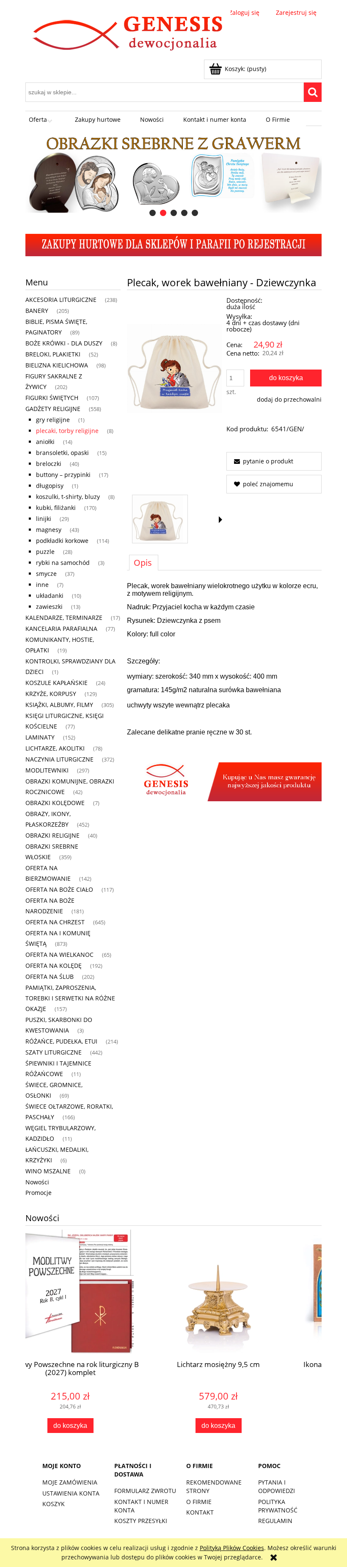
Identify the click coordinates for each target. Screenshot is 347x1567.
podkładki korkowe (62, 541)
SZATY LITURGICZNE (53, 1052)
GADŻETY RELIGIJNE (52, 409)
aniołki (45, 442)
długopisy (49, 486)
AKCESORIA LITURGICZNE (60, 300)
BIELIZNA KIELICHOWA (56, 365)
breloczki (48, 464)
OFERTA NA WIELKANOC (59, 955)
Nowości (37, 1182)
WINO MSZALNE (48, 1171)
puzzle (45, 552)
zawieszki (49, 607)
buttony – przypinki (63, 475)
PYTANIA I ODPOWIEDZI (276, 1486)
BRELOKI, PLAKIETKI (52, 354)
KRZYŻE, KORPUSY (50, 694)
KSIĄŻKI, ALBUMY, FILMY (59, 705)
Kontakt (200, 1512)
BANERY (36, 311)
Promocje (38, 1193)
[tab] (152, 213)
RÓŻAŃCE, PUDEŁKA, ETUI (61, 1041)
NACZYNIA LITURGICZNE (59, 759)
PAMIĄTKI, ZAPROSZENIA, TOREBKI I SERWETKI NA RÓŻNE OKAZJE (70, 998)
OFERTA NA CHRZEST (55, 922)
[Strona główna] (128, 35)
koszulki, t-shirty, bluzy (68, 497)
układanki (49, 596)
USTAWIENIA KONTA (70, 1493)
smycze (46, 574)
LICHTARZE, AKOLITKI (55, 748)
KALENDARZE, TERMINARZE (63, 618)
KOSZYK (53, 1504)
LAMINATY (40, 737)
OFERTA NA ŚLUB (49, 977)
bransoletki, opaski (62, 453)
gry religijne (53, 420)
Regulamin (275, 1521)
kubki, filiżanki (56, 508)
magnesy (48, 530)
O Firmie (199, 1502)
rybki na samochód (63, 563)
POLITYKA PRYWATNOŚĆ (277, 1506)
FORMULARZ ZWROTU (145, 1491)
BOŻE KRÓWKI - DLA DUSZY (63, 343)
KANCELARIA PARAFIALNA (61, 629)
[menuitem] (42, 120)
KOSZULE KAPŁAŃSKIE (56, 683)
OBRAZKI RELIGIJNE (52, 835)
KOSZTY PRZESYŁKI (140, 1521)
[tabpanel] (224, 691)
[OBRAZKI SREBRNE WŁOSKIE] (167, 172)
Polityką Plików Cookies (232, 1548)
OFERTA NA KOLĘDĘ (53, 966)
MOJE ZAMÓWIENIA (69, 1482)
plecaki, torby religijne (67, 431)
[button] (220, 519)
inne (42, 585)
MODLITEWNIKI (47, 770)
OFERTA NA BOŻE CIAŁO (59, 889)
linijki (43, 519)
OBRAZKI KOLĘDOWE (55, 803)
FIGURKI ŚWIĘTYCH (51, 398)
